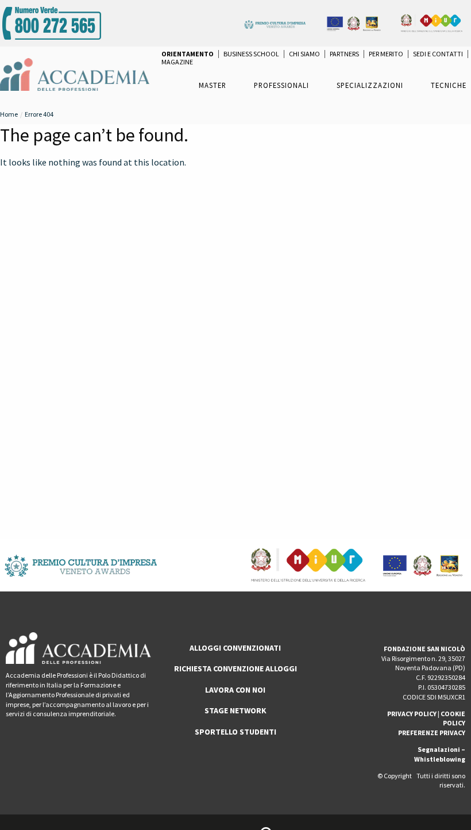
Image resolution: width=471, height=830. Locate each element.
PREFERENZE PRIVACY (431, 732)
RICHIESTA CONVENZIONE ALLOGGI (235, 668)
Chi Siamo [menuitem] (304, 54)
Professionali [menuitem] (281, 85)
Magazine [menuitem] (177, 62)
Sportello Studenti (235, 732)
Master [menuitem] (212, 85)
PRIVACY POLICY (412, 713)
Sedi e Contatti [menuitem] (438, 54)
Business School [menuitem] (251, 54)
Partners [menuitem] (344, 54)
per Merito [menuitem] (386, 54)
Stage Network (235, 710)
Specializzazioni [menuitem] (370, 85)
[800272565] (51, 22)
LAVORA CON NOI (235, 690)
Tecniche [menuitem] (448, 85)
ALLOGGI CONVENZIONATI (235, 648)
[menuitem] (187, 54)
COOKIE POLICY (453, 718)
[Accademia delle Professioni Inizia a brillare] (74, 73)
